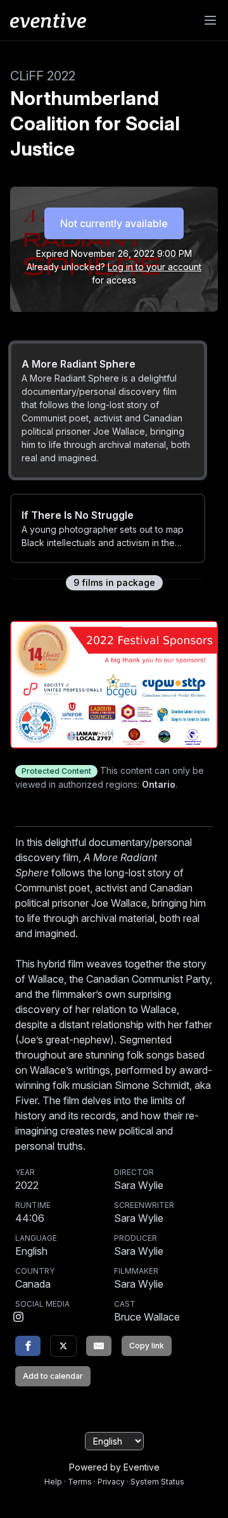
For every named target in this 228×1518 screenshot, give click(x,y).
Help (53, 1481)
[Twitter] (63, 1346)
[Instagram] (18, 1318)
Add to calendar (53, 1376)
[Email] (98, 1346)
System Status (157, 1481)
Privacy (111, 1481)
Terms (80, 1481)
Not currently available (114, 223)
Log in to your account (154, 266)
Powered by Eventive (114, 1467)
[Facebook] (28, 1346)
